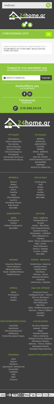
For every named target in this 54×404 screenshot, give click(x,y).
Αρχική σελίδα (10, 46)
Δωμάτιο (13, 200)
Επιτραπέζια (13, 369)
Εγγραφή (46, 78)
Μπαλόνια (13, 364)
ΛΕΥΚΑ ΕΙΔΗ (40, 177)
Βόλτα (13, 190)
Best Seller (13, 208)
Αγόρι (13, 359)
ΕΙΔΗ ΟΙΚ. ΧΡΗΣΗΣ (40, 288)
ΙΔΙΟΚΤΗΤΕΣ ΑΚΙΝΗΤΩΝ (40, 354)
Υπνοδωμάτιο (13, 220)
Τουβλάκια (13, 372)
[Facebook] (24, 94)
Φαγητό (13, 182)
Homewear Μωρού (13, 203)
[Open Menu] (49, 34)
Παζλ (13, 374)
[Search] (48, 5)
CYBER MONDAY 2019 (36, 46)
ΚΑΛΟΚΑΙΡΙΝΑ (40, 321)
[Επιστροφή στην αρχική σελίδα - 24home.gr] (27, 15)
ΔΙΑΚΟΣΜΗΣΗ (13, 213)
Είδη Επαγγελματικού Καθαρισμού (13, 332)
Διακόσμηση (13, 328)
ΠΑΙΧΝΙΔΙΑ (13, 354)
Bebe (13, 377)
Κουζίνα (13, 223)
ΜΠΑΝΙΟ (13, 259)
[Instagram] (29, 94)
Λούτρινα (13, 379)
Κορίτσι (13, 361)
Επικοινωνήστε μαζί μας (13, 159)
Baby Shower (13, 205)
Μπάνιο (14, 184)
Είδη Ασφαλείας (13, 197)
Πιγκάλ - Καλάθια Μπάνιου (13, 272)
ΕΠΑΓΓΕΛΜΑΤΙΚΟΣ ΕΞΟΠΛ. (13, 321)
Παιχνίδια (13, 192)
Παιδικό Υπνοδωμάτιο (13, 225)
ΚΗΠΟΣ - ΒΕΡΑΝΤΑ (40, 259)
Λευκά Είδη (13, 187)
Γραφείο (13, 300)
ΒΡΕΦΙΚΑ (13, 177)
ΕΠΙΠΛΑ (13, 288)
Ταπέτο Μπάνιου (13, 267)
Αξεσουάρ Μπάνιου (13, 269)
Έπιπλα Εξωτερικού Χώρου (13, 336)
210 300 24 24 (30, 108)
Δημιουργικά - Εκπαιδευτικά (13, 367)
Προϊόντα (21, 46)
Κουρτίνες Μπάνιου (13, 264)
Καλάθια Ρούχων (13, 274)
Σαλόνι (13, 218)
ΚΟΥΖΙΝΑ (40, 213)
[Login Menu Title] (30, 25)
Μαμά (13, 195)
